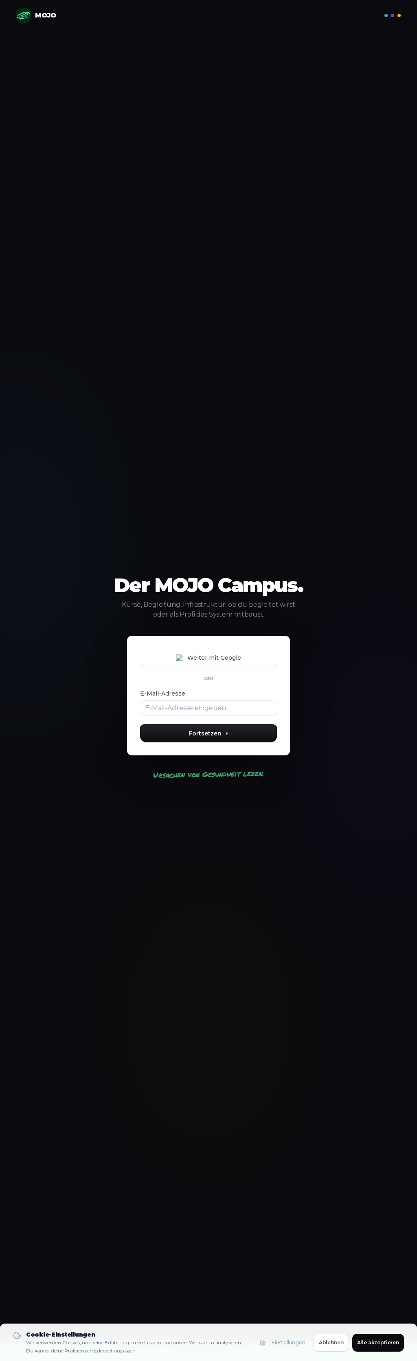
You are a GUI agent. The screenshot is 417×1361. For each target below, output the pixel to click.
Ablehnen (331, 1342)
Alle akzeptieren (378, 1342)
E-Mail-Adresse (162, 693)
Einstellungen (288, 1342)
